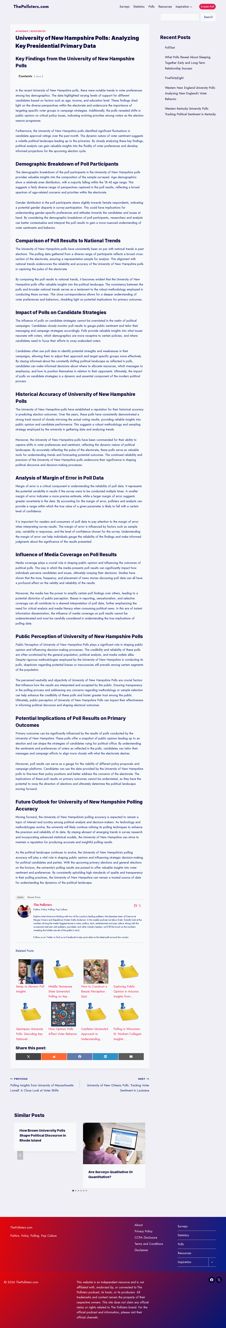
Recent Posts (34, 897)
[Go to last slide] (20, 1155)
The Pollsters (42, 905)
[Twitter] (140, 905)
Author (20, 897)
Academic (22, 31)
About (139, 1225)
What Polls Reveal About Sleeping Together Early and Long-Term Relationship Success (187, 63)
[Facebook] (135, 905)
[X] (219, 1280)
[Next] (139, 1155)
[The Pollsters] (24, 911)
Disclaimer (141, 1250)
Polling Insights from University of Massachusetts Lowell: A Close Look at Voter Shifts (42, 1084)
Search (208, 17)
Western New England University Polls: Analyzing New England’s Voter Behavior (190, 93)
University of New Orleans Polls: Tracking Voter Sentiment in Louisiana (118, 1084)
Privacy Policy (143, 1231)
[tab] (73, 1190)
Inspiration (184, 1262)
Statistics (139, 6)
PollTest (170, 47)
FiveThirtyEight (174, 78)
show (38, 76)
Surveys (125, 6)
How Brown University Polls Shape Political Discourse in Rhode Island (43, 1135)
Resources (165, 6)
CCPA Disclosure (146, 1237)
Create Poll (207, 6)
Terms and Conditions (149, 1244)
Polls (151, 6)
